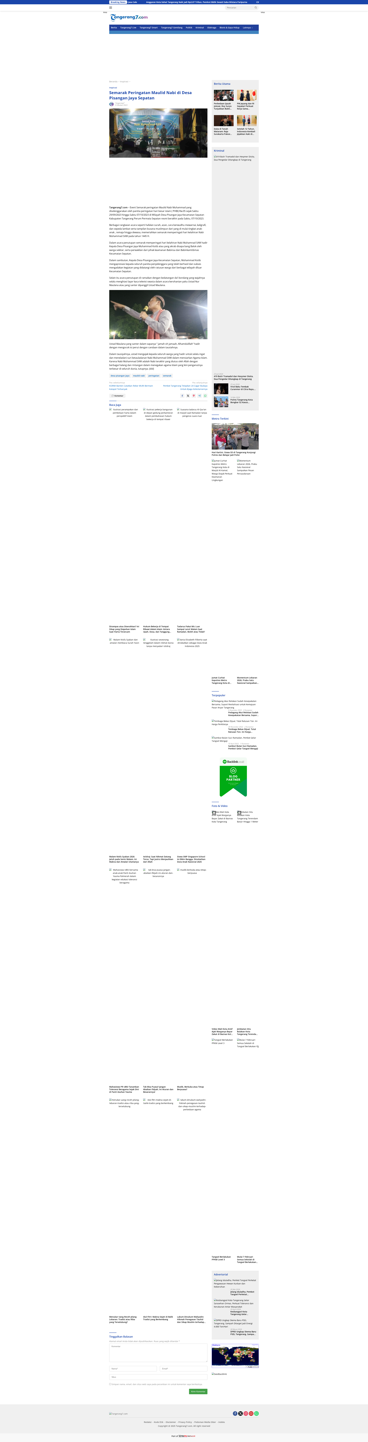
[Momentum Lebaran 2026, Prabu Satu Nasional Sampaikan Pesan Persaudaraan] (248, 567)
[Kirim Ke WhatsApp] (205, 396)
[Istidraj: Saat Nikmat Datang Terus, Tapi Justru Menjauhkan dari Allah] (158, 746)
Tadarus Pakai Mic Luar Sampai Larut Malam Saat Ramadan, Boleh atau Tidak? (191, 629)
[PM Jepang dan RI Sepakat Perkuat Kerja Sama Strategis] (247, 95)
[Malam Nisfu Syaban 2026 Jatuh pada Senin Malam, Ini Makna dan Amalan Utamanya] (124, 746)
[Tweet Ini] (188, 396)
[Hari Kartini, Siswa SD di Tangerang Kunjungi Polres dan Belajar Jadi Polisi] (235, 436)
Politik (189, 27)
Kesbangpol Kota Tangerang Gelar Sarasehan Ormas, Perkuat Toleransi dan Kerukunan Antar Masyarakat (241, 1313)
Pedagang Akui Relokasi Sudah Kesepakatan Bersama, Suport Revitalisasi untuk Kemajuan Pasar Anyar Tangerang (243, 713)
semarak (167, 375)
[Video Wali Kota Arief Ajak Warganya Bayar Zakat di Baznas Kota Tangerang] (222, 918)
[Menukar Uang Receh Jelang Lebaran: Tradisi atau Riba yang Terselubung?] (124, 1206)
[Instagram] (246, 1413)
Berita (114, 27)
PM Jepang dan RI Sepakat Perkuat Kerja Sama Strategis (245, 106)
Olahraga (211, 27)
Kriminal (200, 27)
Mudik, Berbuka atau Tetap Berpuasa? (190, 1088)
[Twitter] (240, 1413)
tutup (105, 12)
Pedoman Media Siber (205, 1422)
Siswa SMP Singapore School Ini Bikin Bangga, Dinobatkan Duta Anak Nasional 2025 (191, 859)
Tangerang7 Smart (149, 27)
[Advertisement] (96, 54)
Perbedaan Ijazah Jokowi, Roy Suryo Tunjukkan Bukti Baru (223, 106)
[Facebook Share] (182, 396)
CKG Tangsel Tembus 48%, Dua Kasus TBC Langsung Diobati (213, 2)
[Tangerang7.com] (128, 17)
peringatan (153, 375)
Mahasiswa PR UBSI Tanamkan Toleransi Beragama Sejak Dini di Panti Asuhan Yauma (124, 1089)
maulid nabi (139, 375)
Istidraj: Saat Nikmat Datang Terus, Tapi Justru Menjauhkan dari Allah (158, 859)
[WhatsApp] (256, 1413)
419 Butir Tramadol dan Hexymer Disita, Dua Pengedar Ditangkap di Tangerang (233, 377)
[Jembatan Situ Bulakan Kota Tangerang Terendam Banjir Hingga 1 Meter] (248, 918)
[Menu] (111, 7)
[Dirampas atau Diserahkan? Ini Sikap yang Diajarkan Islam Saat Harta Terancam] (124, 516)
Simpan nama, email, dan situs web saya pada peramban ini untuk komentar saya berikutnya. (157, 1384)
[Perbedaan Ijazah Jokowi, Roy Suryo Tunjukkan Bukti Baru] (223, 95)
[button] (256, 7)
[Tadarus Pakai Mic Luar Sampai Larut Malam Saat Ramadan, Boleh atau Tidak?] (192, 516)
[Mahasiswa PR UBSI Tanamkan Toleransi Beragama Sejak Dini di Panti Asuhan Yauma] (124, 976)
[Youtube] (251, 1413)
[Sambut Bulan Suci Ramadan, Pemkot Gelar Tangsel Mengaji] (235, 739)
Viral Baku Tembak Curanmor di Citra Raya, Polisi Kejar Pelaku (242, 387)
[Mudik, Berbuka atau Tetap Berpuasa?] (192, 976)
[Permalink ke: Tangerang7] (111, 104)
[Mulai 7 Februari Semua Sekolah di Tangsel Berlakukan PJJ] (248, 1146)
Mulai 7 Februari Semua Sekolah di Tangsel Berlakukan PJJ (246, 1259)
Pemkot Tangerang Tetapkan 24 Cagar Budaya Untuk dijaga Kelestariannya (185, 385)
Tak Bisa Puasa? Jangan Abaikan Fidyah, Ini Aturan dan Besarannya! (158, 1089)
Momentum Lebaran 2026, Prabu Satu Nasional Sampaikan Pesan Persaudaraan (247, 680)
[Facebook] (235, 1413)
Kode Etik (158, 1422)
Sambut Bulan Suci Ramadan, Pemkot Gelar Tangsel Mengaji (243, 747)
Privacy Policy (185, 1422)
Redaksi (148, 1422)
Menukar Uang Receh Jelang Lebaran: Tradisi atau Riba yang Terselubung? (123, 1319)
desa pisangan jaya (120, 375)
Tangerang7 (119, 103)
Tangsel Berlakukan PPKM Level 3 (221, 1258)
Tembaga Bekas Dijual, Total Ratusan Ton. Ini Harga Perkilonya (242, 730)
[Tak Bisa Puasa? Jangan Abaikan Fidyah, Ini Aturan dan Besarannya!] (158, 976)
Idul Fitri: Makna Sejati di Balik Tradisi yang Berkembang (158, 1318)
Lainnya (247, 27)
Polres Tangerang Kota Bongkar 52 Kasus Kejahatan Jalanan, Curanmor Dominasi (241, 401)
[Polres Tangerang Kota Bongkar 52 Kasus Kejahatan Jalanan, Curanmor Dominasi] (221, 401)
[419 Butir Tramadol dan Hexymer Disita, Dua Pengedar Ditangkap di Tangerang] (235, 263)
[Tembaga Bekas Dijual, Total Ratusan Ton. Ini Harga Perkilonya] (235, 722)
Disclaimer (171, 1422)
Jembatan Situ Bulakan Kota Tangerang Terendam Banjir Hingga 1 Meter (247, 1032)
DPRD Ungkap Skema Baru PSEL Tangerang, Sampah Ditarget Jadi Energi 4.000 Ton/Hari (243, 1333)
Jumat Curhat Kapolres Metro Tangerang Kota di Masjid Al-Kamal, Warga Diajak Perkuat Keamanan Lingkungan (222, 680)
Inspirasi (113, 87)
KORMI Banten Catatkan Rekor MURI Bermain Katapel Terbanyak (131, 385)
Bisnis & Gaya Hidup (229, 27)
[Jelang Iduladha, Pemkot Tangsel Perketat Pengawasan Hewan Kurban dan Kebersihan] (235, 1283)
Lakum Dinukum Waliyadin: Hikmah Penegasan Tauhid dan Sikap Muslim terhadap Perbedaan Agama (190, 1319)
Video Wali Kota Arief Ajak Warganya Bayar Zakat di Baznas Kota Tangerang (222, 1032)
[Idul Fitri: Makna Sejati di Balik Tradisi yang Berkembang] (158, 1206)
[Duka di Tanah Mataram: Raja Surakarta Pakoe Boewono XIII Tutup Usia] (223, 120)
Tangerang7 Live (128, 27)
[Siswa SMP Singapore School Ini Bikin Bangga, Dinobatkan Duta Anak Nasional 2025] (192, 746)
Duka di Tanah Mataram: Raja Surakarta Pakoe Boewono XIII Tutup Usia (223, 132)
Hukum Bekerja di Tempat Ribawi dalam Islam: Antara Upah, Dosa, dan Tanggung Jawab (156, 629)
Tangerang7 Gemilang (171, 27)
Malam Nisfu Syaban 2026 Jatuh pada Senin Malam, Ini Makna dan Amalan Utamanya (124, 859)
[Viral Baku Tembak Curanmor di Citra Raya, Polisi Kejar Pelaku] (221, 388)
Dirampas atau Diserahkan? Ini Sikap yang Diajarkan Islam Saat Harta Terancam (124, 629)
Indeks (221, 1422)
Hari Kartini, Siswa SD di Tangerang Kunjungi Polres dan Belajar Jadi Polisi (234, 453)
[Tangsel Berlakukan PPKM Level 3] (222, 1146)
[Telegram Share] (199, 396)
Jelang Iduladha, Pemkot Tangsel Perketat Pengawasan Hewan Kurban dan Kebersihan (242, 1293)
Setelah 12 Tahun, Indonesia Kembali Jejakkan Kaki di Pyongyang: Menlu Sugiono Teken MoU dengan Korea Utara (246, 132)
